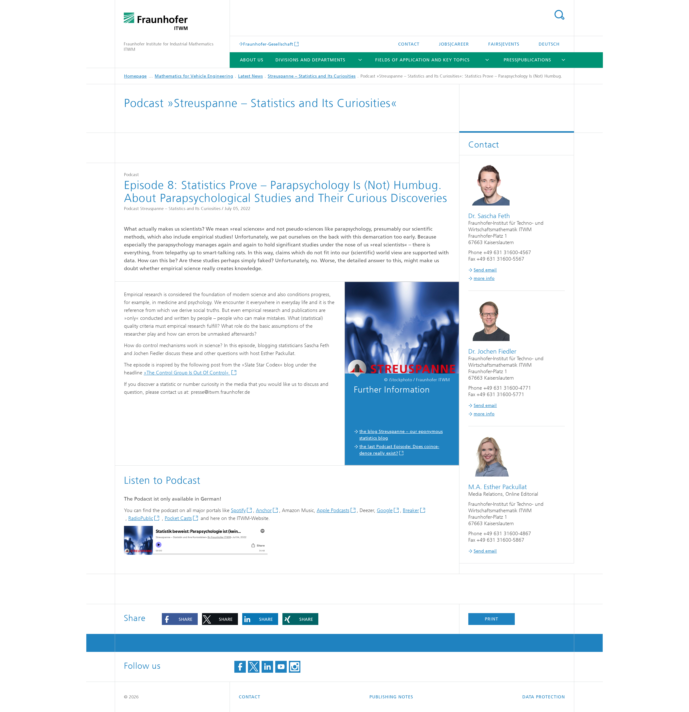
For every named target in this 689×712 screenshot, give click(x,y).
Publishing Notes (391, 696)
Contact (409, 44)
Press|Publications (527, 59)
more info (484, 278)
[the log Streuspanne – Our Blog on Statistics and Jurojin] (402, 329)
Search (559, 15)
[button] (180, 619)
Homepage (135, 76)
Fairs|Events (503, 44)
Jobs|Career (454, 44)
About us (251, 59)
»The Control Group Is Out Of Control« (187, 373)
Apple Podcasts (333, 510)
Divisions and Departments (310, 59)
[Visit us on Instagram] (294, 667)
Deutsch (549, 44)
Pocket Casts (178, 518)
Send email (485, 269)
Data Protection (543, 696)
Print (491, 619)
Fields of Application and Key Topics (422, 59)
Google (385, 510)
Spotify (238, 510)
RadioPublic (140, 518)
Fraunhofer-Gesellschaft (268, 44)
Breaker (411, 510)
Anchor (264, 510)
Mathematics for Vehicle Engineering (194, 76)
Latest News (250, 76)
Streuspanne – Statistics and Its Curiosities (311, 76)
